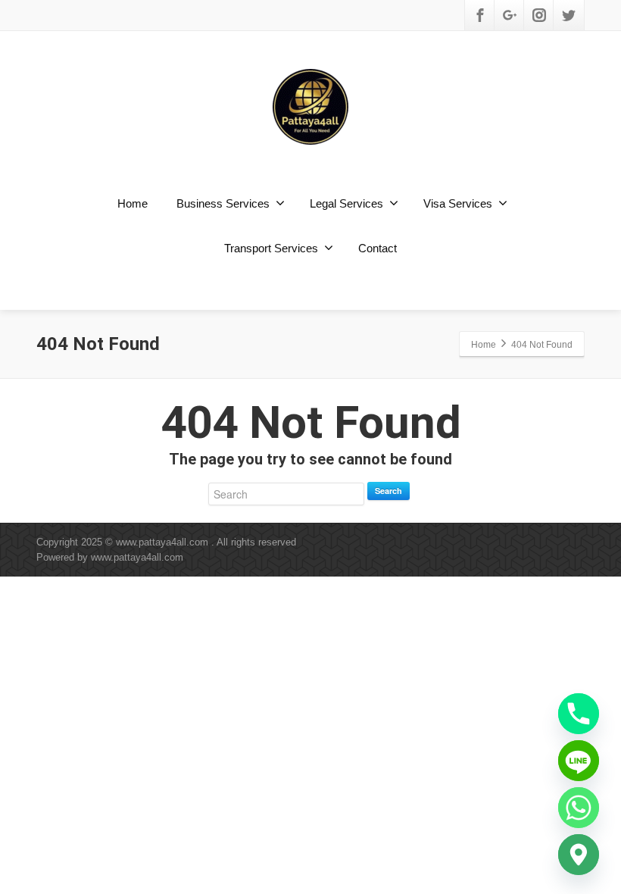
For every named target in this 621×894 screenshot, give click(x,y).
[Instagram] (539, 15)
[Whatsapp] (578, 807)
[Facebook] (480, 15)
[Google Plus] (510, 15)
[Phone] (578, 713)
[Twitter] (569, 15)
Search (388, 490)
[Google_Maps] (578, 854)
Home (132, 203)
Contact (377, 248)
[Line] (578, 760)
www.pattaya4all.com (137, 557)
